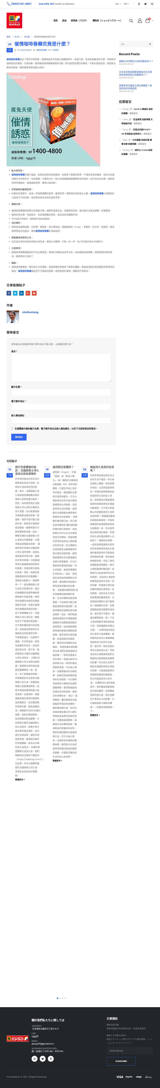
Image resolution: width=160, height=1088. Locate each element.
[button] (57, 998)
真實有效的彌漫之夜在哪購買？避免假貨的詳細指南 (135, 87)
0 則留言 (55, 50)
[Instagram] (152, 4)
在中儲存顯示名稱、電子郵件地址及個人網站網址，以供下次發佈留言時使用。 (56, 428)
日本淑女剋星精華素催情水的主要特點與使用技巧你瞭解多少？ (135, 73)
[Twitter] (145, 4)
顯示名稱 (16, 386)
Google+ (28, 293)
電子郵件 (34, 293)
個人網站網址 (17, 415)
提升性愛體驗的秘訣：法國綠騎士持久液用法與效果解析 (27, 470)
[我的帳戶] (140, 20)
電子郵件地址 (18, 401)
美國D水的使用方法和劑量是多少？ (136, 61)
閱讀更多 (19, 779)
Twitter (15, 293)
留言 (14, 351)
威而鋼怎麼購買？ (63, 467)
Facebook (9, 293)
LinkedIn (21, 293)
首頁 (55, 20)
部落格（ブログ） (79, 20)
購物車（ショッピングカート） (107, 20)
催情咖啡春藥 (41, 50)
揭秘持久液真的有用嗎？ (102, 468)
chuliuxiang (26, 50)
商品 (64, 20)
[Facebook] (139, 4)
